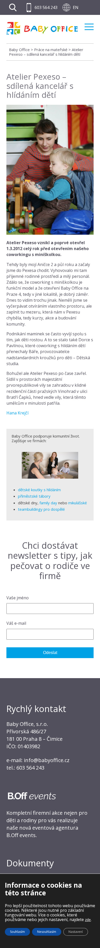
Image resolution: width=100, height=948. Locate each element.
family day (48, 502)
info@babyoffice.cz (46, 760)
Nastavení (75, 932)
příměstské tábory (34, 496)
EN (75, 7)
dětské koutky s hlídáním (39, 489)
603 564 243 (46, 7)
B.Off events (21, 835)
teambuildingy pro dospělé (41, 509)
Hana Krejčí (17, 413)
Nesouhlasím (46, 932)
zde (88, 919)
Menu (89, 25)
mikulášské (77, 502)
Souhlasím (17, 932)
